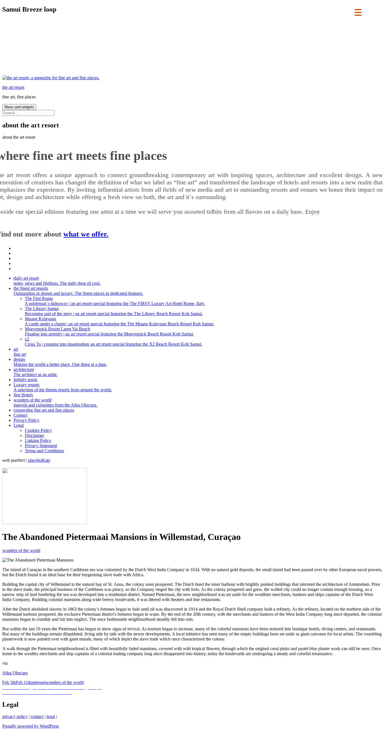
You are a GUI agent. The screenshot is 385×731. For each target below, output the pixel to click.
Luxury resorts (63, 387)
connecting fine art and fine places (44, 410)
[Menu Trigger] (358, 12)
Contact (20, 415)
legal (51, 716)
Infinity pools (25, 379)
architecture (35, 372)
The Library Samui (114, 311)
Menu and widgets (19, 107)
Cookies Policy (38, 430)
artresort (38, 682)
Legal (19, 425)
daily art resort (57, 281)
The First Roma (115, 301)
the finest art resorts (78, 291)
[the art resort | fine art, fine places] (50, 77)
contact (37, 716)
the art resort (13, 87)
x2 (113, 341)
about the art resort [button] (18, 137)
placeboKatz (39, 460)
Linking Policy (38, 440)
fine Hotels (23, 394)
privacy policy (15, 716)
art (20, 352)
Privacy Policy (26, 420)
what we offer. (86, 234)
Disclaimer (34, 435)
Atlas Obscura (15, 672)
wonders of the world (55, 402)
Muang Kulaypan (119, 321)
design (60, 362)
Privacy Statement (41, 445)
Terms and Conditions (44, 450)
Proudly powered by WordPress (30, 726)
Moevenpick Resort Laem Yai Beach (109, 331)
